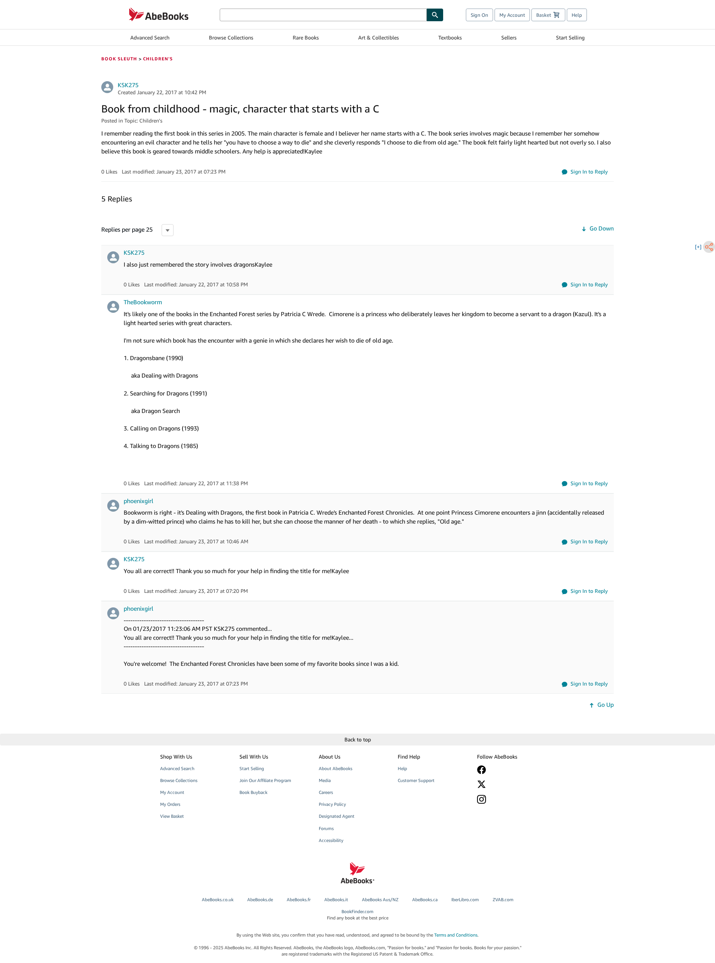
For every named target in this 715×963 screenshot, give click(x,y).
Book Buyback (253, 792)
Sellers (509, 37)
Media (325, 780)
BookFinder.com (357, 915)
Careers (326, 792)
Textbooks (450, 37)
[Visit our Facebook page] (511, 769)
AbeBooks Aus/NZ (380, 899)
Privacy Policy (332, 804)
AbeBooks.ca (425, 899)
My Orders (170, 804)
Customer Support (416, 780)
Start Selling (570, 37)
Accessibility (331, 840)
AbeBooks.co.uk (217, 899)
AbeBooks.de (260, 899)
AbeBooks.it (336, 899)
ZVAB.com (503, 899)
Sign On (479, 15)
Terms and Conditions (455, 935)
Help (577, 15)
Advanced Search (149, 37)
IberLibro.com (465, 899)
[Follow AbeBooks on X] (511, 784)
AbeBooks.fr (299, 899)
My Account (512, 15)
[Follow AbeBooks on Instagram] (511, 799)
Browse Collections (231, 37)
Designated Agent (337, 816)
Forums (326, 828)
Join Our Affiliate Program (265, 780)
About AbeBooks (335, 768)
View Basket (172, 816)
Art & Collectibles (378, 37)
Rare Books (306, 37)
